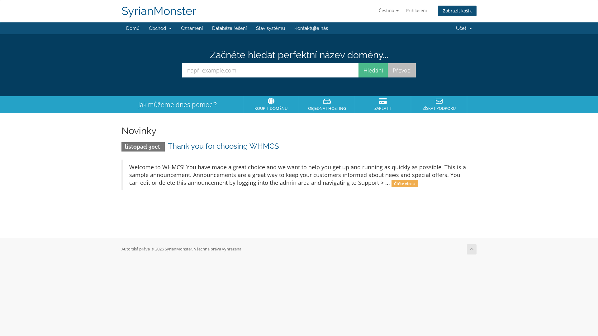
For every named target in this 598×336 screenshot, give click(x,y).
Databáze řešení (229, 28)
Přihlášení (416, 10)
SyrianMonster (158, 11)
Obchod (158, 28)
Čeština (387, 10)
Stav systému (270, 28)
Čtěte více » (404, 183)
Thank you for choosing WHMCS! (224, 146)
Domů (133, 28)
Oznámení (192, 28)
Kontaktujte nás (311, 28)
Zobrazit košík (457, 11)
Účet (462, 28)
